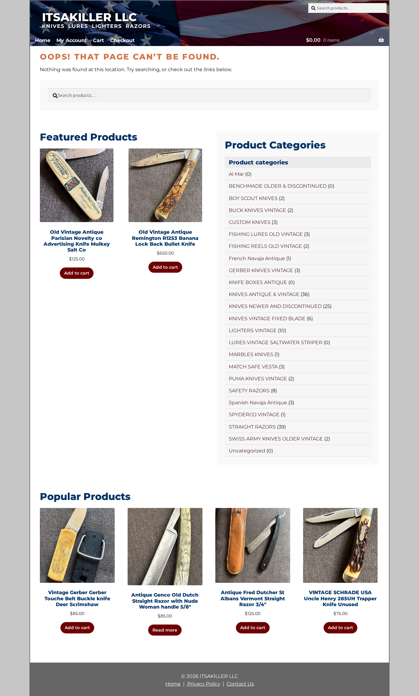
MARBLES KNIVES (251, 354)
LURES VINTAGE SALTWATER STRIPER (275, 342)
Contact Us (240, 684)
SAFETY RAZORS (249, 391)
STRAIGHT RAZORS (252, 427)
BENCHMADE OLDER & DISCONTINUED (278, 186)
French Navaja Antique (257, 258)
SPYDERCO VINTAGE (254, 414)
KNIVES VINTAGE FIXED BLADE (267, 318)
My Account (71, 40)
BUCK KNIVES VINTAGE (257, 210)
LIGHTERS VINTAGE (253, 330)
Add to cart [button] (76, 273)
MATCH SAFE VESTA (253, 367)
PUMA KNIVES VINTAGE (258, 379)
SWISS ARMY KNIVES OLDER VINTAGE (276, 439)
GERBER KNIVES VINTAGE (261, 270)
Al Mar (236, 174)
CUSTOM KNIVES (250, 222)
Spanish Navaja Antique (258, 403)
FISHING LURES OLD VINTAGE (266, 234)
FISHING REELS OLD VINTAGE (265, 246)
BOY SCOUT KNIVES (253, 198)
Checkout (122, 40)
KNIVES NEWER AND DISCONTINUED (275, 306)
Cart (98, 40)
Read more (164, 630)
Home (42, 40)
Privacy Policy (203, 684)
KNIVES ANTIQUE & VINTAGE (264, 294)
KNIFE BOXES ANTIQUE (258, 282)
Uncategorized (247, 451)
